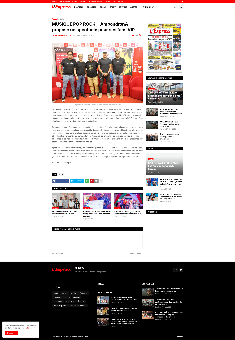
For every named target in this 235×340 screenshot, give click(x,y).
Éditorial (83, 2)
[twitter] (182, 1)
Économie (91, 7)
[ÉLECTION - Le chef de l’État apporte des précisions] (152, 137)
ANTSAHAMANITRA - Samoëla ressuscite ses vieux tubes (64, 212)
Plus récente (58, 253)
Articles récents (64, 2)
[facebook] (178, 1)
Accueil (54, 2)
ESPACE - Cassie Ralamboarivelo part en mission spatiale (124, 309)
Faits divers (58, 301)
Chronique (70, 301)
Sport (113, 7)
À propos (75, 2)
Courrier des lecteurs (95, 2)
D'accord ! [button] (11, 333)
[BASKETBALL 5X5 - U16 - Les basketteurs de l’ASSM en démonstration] (152, 197)
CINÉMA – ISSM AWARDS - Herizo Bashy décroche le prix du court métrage (97, 213)
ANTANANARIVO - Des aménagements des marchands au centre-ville (171, 111)
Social (103, 7)
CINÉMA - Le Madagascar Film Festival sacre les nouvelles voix (127, 212)
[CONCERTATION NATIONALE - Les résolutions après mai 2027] (103, 300)
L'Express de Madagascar (77, 336)
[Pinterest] (92, 181)
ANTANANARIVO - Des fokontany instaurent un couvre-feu (170, 124)
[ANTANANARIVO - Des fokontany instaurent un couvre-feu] (152, 125)
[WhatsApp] (87, 181)
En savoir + (31, 328)
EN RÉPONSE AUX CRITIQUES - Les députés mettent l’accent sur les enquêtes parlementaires (124, 321)
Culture (123, 7)
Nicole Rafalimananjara (61, 35)
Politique (78, 7)
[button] (175, 7)
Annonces (148, 7)
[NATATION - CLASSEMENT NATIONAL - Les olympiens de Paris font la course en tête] (152, 182)
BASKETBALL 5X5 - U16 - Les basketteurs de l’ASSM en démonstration (171, 196)
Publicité (108, 2)
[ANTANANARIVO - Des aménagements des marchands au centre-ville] (152, 112)
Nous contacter (118, 2)
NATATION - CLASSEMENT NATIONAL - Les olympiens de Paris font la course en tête (171, 182)
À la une (64, 293)
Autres (133, 7)
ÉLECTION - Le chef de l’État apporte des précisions (169, 136)
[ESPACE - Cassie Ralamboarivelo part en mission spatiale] (103, 311)
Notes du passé (59, 306)
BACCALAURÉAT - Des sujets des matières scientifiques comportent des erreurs (169, 314)
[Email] (96, 181)
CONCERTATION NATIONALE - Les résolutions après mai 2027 (124, 298)
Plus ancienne (135, 253)
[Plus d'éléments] (101, 181)
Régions (76, 297)
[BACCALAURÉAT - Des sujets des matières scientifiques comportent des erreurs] (148, 315)
